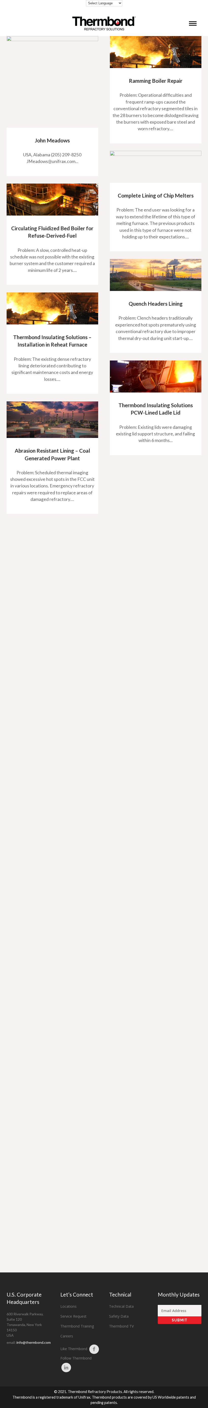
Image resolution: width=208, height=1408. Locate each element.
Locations (68, 1306)
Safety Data (119, 1316)
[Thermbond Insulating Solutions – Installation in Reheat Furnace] (52, 308)
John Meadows (52, 140)
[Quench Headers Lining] (155, 275)
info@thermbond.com (33, 1342)
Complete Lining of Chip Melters (156, 195)
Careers (66, 1336)
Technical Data (121, 1306)
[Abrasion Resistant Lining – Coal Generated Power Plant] (52, 419)
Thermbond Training (77, 1326)
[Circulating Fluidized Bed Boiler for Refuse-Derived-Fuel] (52, 200)
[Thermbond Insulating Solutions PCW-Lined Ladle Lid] (155, 376)
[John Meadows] (52, 82)
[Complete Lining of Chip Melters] (155, 167)
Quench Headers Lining (156, 303)
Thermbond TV (121, 1326)
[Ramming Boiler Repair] (155, 52)
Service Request (73, 1316)
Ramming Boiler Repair (155, 80)
